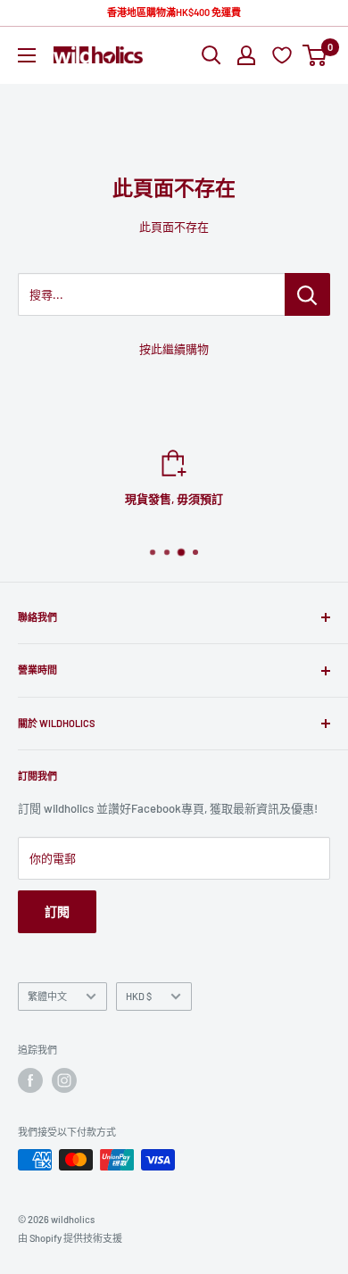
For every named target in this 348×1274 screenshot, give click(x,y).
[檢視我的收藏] (284, 55)
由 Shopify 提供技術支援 (70, 1238)
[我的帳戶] (246, 55)
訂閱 (57, 911)
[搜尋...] (307, 294)
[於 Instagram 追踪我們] (64, 1080)
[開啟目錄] (27, 55)
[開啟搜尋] (211, 55)
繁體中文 (47, 996)
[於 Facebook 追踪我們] (30, 1080)
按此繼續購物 (174, 349)
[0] (315, 55)
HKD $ (139, 996)
